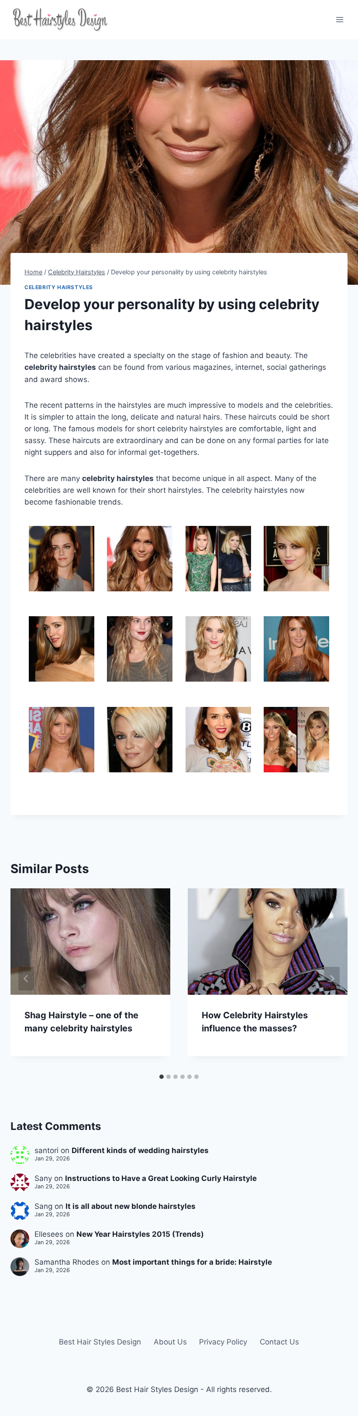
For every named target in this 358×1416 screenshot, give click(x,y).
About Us (170, 1342)
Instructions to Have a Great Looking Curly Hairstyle (161, 1178)
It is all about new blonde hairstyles (130, 1206)
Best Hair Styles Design (100, 1342)
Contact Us (279, 1342)
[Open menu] (339, 19)
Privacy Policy (223, 1342)
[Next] (332, 978)
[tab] (161, 1077)
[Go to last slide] (26, 978)
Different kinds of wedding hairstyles (140, 1150)
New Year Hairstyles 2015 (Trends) (140, 1234)
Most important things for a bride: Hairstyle (192, 1262)
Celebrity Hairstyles (58, 287)
